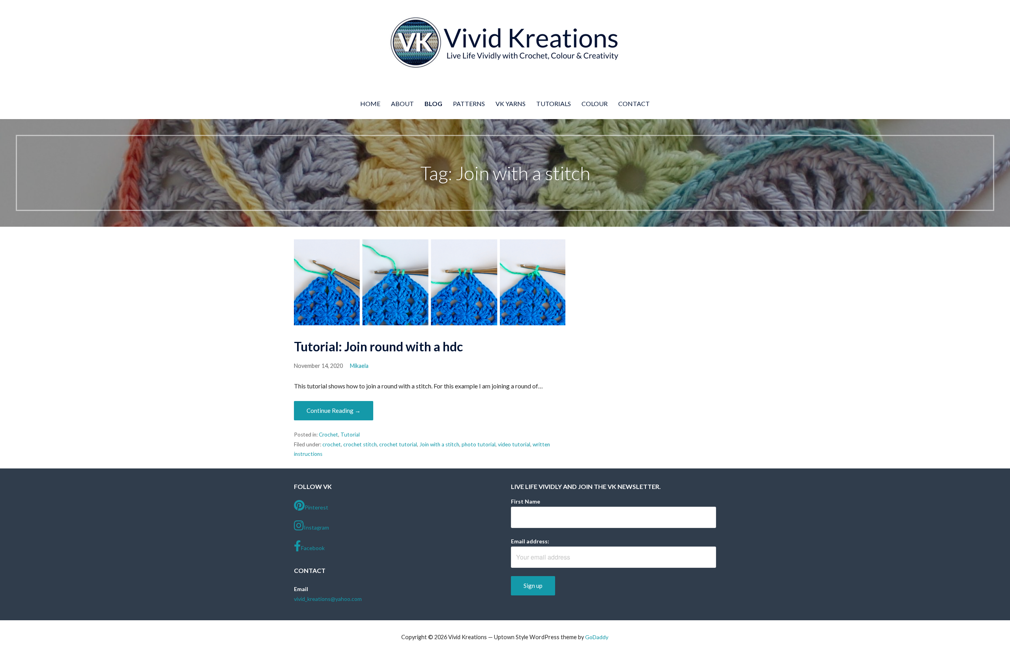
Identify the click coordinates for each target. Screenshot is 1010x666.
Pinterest (316, 507)
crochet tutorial (398, 444)
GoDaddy (596, 637)
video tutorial (514, 444)
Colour (595, 103)
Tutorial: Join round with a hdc (378, 346)
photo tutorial (479, 444)
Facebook (313, 548)
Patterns (469, 103)
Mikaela (359, 365)
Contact (634, 103)
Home (370, 103)
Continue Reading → (334, 410)
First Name (525, 501)
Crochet (328, 434)
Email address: (530, 541)
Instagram (316, 527)
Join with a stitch (439, 444)
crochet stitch (360, 444)
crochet (331, 444)
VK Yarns (511, 103)
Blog (433, 103)
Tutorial (350, 434)
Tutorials (553, 103)
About (402, 103)
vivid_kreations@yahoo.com (328, 598)
